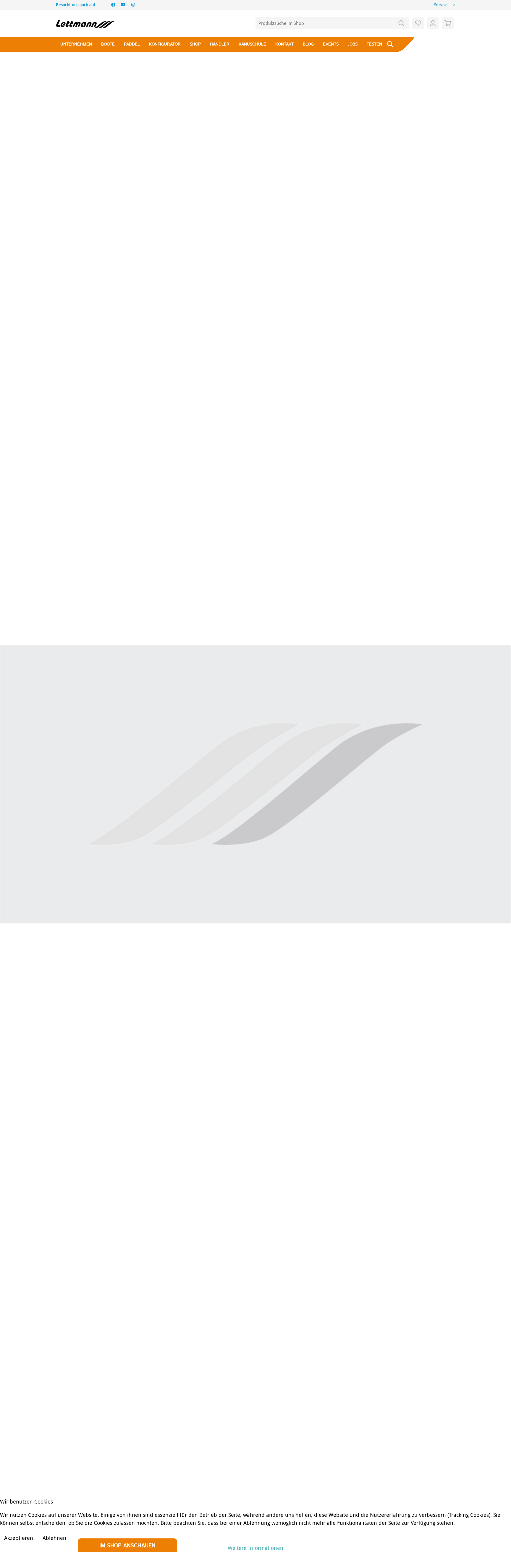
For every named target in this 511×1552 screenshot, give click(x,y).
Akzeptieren (18, 1538)
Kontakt (284, 44)
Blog (308, 44)
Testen (374, 44)
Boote (108, 44)
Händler (219, 44)
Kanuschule (252, 44)
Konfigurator (165, 44)
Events (331, 44)
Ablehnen (54, 1538)
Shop (195, 44)
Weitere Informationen (255, 1548)
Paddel (132, 44)
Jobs (353, 44)
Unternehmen (76, 44)
